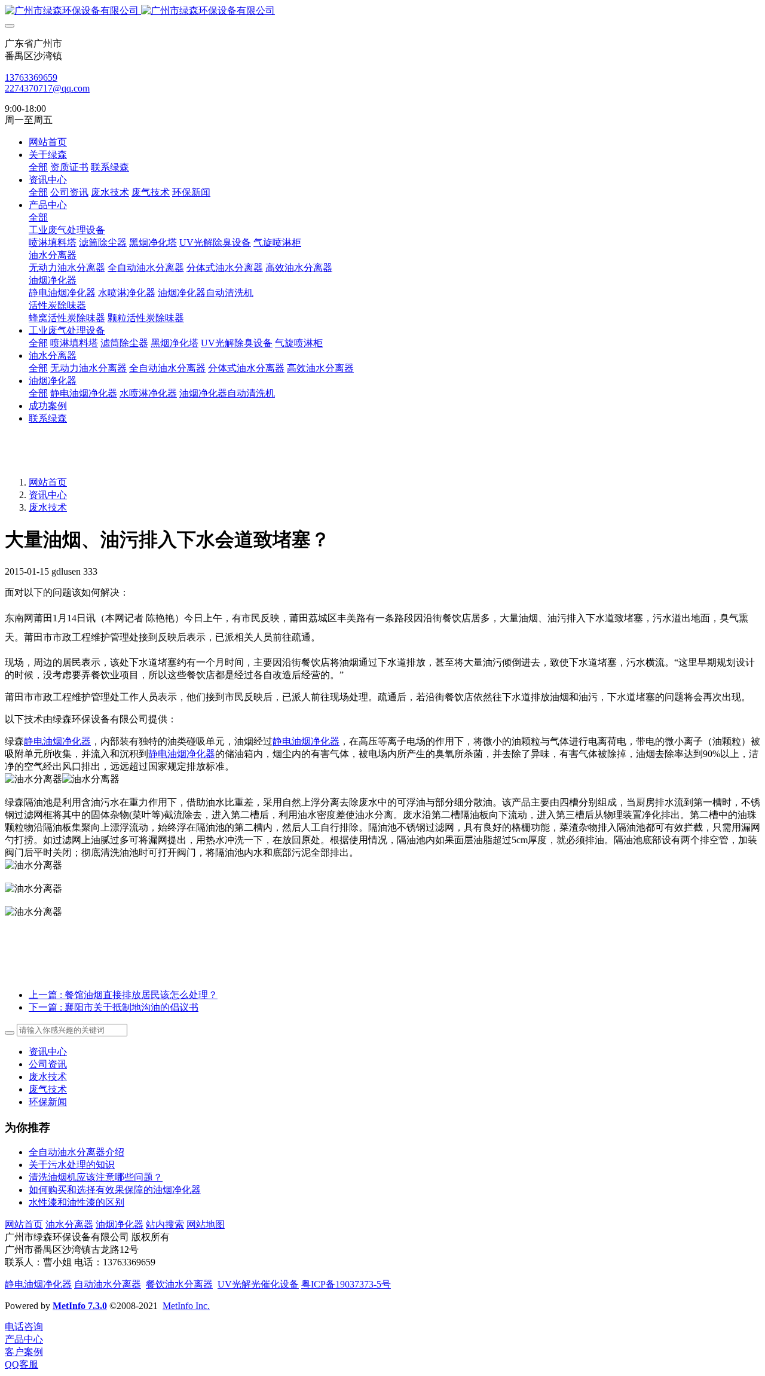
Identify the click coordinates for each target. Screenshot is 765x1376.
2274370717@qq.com (47, 88)
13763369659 (31, 77)
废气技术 (48, 1089)
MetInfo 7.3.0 (80, 1306)
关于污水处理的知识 (72, 1165)
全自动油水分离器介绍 (76, 1152)
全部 (38, 167)
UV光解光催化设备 (258, 1284)
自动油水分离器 (107, 1284)
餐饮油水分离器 (179, 1284)
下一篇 (113, 1007)
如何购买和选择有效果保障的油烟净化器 (115, 1190)
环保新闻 (48, 1102)
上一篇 (123, 995)
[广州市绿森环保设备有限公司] (382, 11)
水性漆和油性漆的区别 (76, 1202)
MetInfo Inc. (186, 1306)
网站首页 (48, 142)
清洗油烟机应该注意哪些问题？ (96, 1177)
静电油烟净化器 (57, 741)
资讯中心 (48, 495)
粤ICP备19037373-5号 (346, 1284)
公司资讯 (48, 1064)
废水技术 (48, 507)
